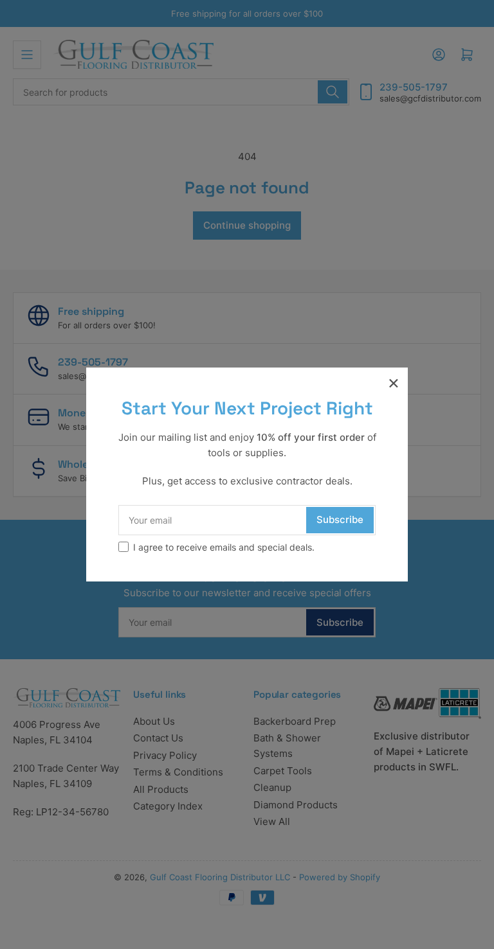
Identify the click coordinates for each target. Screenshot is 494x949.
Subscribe (339, 519)
